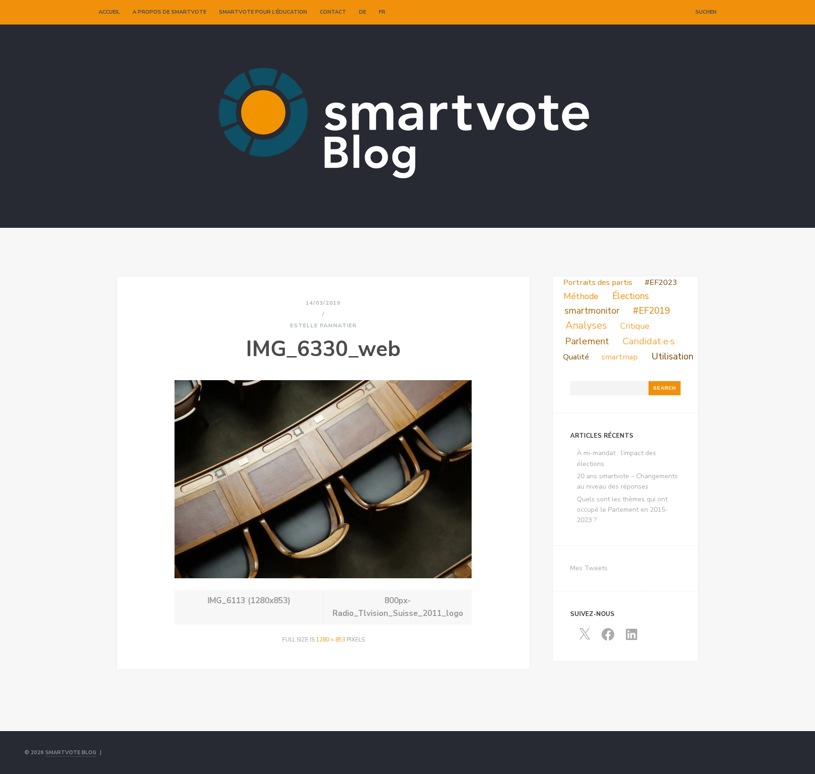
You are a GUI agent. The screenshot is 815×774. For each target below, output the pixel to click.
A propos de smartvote (169, 12)
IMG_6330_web (323, 349)
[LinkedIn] (675, 12)
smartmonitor (592, 311)
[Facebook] (665, 12)
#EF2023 (661, 282)
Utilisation (672, 356)
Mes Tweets (588, 568)
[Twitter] (655, 12)
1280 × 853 (330, 639)
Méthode (581, 296)
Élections (630, 296)
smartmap (619, 356)
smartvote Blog (70, 752)
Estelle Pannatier (323, 325)
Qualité (576, 356)
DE (362, 12)
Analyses (586, 325)
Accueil (109, 12)
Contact (333, 12)
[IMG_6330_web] (323, 576)
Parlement (587, 341)
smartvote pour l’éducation (263, 12)
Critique (634, 326)
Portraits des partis (597, 282)
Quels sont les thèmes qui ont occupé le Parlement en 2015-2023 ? (622, 510)
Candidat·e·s (649, 341)
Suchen (705, 12)
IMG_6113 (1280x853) (249, 600)
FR (382, 12)
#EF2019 (651, 311)
